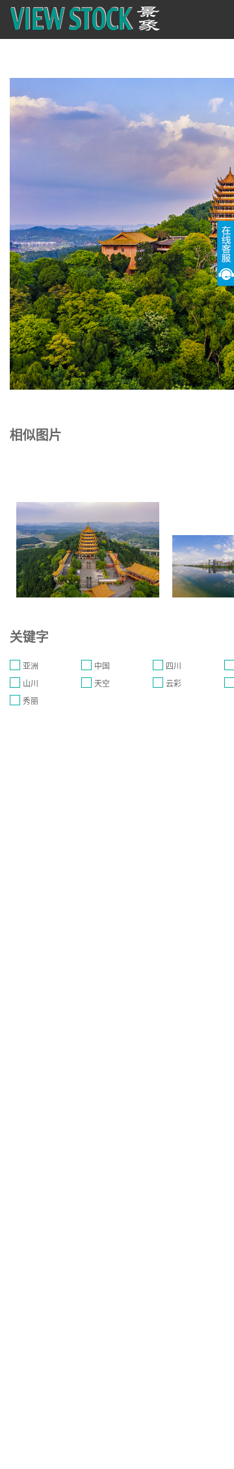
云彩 (173, 683)
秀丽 (30, 701)
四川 (173, 666)
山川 (30, 683)
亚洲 (30, 666)
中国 (102, 666)
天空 (102, 683)
